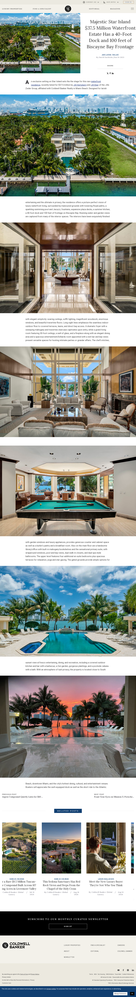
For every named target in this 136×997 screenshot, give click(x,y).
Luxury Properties (12, 9)
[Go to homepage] (68, 8)
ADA (95, 974)
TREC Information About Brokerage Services (121, 983)
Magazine (115, 9)
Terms (91, 974)
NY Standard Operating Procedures (102, 980)
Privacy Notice (35, 974)
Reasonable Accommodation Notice (123, 977)
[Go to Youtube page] (119, 970)
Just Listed (106, 54)
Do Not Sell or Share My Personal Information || (15, 980)
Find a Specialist (42, 9)
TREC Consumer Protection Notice (124, 980)
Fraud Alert (118, 974)
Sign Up (68, 926)
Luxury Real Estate (15, 879)
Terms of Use (24, 974)
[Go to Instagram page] (128, 970)
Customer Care (6, 983)
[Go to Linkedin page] (133, 970)
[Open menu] (132, 9)
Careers (121, 945)
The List (115, 54)
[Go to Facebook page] (123, 970)
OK (132, 993)
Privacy (32, 980)
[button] (107, 73)
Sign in (128, 2)
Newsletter (69, 957)
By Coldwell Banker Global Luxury (54, 900)
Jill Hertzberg (79, 85)
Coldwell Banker (125, 951)
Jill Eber (95, 85)
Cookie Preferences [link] (128, 974)
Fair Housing (101, 974)
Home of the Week (59, 879)
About (66, 951)
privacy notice (51, 989)
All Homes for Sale (106, 977)
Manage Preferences (120, 993)
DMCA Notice (110, 974)
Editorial (94, 9)
